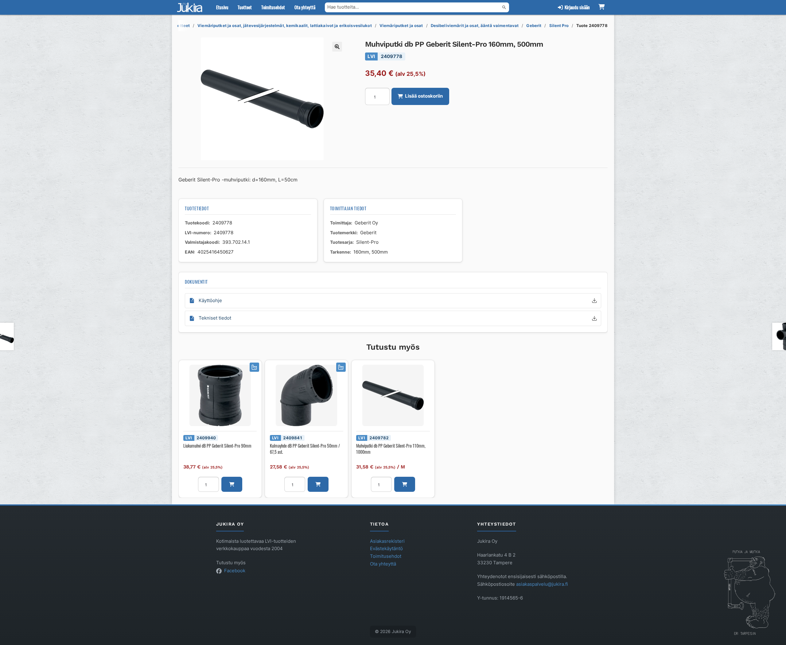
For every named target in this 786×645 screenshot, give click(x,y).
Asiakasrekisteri (387, 541)
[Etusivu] (191, 7)
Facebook (234, 570)
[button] (337, 47)
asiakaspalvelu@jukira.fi (542, 584)
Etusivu (222, 7)
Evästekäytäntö (386, 548)
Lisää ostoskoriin (424, 96)
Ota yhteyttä (304, 7)
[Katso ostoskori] (601, 7)
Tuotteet (245, 7)
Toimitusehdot (273, 7)
